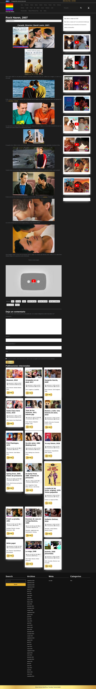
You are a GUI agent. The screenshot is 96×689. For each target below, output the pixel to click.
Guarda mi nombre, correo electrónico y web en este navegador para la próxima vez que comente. (31, 358)
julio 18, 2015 (30, 526)
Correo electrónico (10, 343)
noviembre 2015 (30, 608)
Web (7, 351)
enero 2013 (29, 655)
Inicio (22, 4)
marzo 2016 (29, 599)
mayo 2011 (29, 667)
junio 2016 (29, 593)
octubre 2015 (30, 610)
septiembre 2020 (30, 584)
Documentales (24, 10)
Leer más (11, 393)
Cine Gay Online (10, 11)
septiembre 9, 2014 (50, 495)
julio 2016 (29, 591)
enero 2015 (29, 629)
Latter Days (10, 100)
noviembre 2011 (30, 659)
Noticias (22, 7)
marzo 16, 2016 (11, 478)
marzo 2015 (29, 625)
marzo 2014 (29, 648)
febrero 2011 (30, 672)
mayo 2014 (29, 646)
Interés (40, 4)
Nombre (8, 336)
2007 (13, 301)
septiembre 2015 (30, 612)
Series (36, 4)
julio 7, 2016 (30, 480)
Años (54, 4)
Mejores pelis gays (32, 301)
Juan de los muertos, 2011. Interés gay (31, 412)
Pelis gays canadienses (54, 301)
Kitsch (38, 7)
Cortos (31, 4)
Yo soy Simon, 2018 (52, 443)
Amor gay (18, 301)
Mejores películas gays (33, 10)
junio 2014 (29, 644)
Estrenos (47, 7)
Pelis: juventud (10, 304)
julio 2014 (29, 642)
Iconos (42, 7)
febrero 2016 (30, 601)
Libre (52, 7)
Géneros (59, 4)
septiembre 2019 (30, 587)
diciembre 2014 (30, 631)
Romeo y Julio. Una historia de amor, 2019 (52, 413)
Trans (31, 7)
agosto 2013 (29, 652)
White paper (11, 543)
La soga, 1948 (31, 551)
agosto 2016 (29, 589)
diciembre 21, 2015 (31, 448)
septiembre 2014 (30, 638)
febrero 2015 (30, 627)
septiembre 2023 (30, 580)
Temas (45, 4)
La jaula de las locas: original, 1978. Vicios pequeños (53, 490)
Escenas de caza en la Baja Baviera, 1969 (33, 521)
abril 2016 (29, 597)
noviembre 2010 (30, 676)
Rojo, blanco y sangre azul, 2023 (71, 18)
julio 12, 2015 (30, 554)
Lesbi (27, 7)
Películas (27, 4)
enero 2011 (29, 674)
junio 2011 (29, 665)
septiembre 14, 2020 (12, 546)
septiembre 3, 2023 (12, 383)
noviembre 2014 (30, 633)
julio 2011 (29, 663)
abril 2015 (29, 623)
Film (71, 580)
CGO (20, 383)
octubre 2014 (30, 635)
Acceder (50, 580)
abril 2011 (29, 669)
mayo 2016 (29, 595)
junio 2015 (29, 618)
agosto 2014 (29, 640)
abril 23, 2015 (11, 524)
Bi (34, 7)
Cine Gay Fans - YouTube (69, 0)
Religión (17, 304)
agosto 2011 (29, 661)
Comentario (9, 316)
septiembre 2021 (30, 582)
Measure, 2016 (12, 380)
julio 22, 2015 (11, 448)
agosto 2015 (29, 614)
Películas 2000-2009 (42, 301)
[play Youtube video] (34, 281)
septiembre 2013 (30, 650)
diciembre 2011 (30, 657)
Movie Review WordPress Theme (43, 687)
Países (50, 4)
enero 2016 (29, 604)
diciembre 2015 (30, 606)
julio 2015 (29, 616)
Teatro (45, 10)
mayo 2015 (29, 621)
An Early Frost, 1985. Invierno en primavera (32, 476)
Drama (24, 301)
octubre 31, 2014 (31, 417)
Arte (41, 10)
